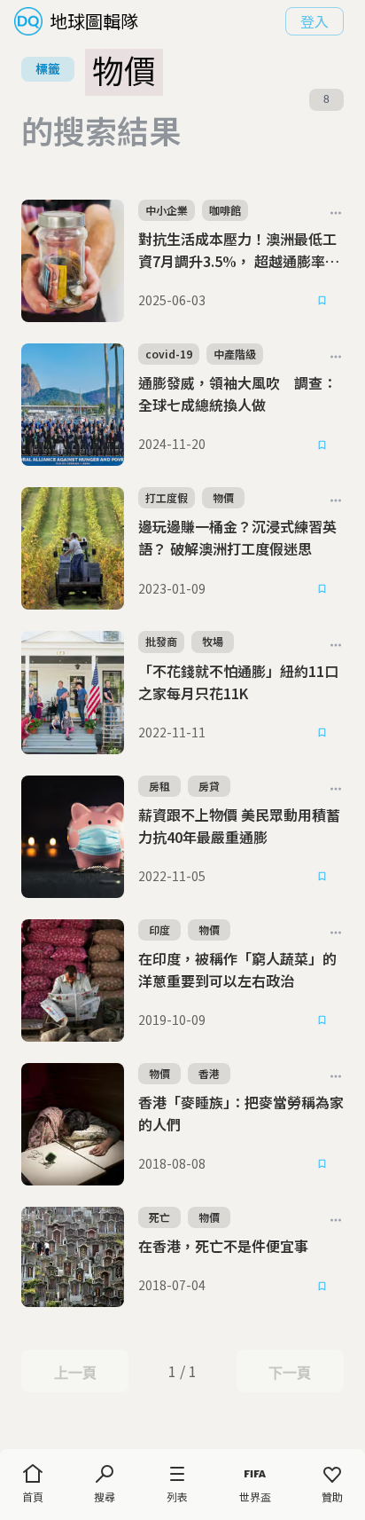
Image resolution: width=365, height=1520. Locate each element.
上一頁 (75, 1373)
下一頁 (289, 1373)
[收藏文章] (322, 301)
